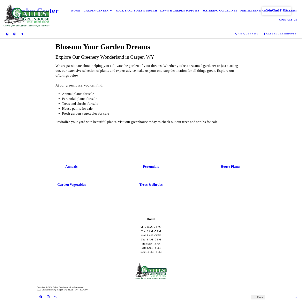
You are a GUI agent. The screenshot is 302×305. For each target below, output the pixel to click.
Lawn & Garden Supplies (179, 10)
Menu (260, 297)
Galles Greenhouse (281, 33)
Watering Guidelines (220, 10)
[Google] (21, 34)
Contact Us (288, 19)
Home (75, 10)
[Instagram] (14, 34)
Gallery (290, 10)
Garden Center (96, 10)
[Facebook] (7, 34)
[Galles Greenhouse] (26, 15)
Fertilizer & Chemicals (260, 10)
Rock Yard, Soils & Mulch (136, 10)
